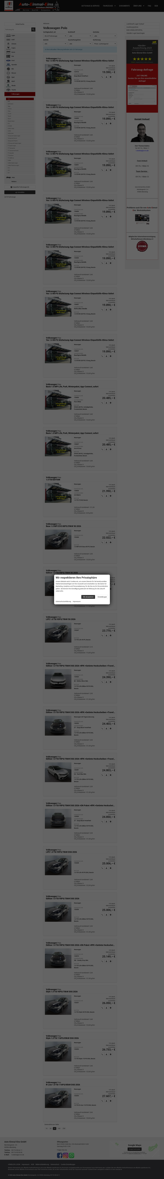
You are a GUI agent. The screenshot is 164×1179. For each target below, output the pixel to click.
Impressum (77, 601)
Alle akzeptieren (88, 597)
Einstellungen (102, 597)
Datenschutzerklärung (63, 601)
